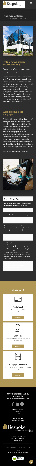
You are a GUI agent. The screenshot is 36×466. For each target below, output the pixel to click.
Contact (19, 448)
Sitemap (29, 445)
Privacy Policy (22, 445)
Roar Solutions (24, 450)
